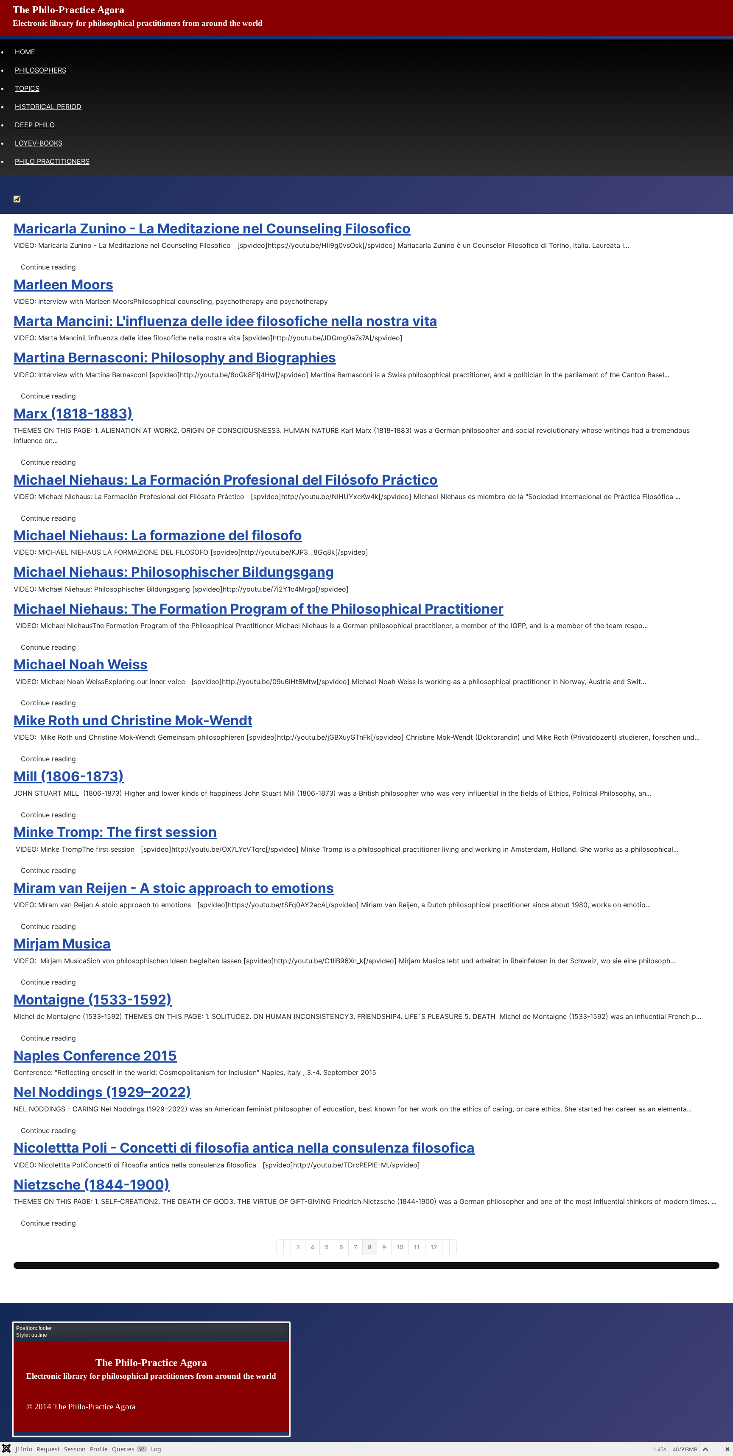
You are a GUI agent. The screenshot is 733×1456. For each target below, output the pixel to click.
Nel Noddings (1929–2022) (102, 1092)
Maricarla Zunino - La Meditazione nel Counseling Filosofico (212, 228)
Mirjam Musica (62, 943)
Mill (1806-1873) (69, 776)
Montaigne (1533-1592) (93, 999)
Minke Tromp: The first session (115, 832)
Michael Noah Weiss (81, 664)
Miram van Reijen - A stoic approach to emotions (174, 888)
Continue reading (48, 267)
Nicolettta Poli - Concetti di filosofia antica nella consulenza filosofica (244, 1147)
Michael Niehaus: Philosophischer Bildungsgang (174, 572)
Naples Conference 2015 (95, 1055)
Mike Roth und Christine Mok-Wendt (133, 720)
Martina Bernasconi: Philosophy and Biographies (175, 357)
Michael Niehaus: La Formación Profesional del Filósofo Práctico (226, 479)
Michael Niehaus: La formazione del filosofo (158, 535)
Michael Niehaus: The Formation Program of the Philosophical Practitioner (259, 608)
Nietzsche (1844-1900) (92, 1184)
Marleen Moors (63, 284)
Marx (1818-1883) (73, 413)
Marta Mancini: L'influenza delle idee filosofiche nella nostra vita (225, 321)
